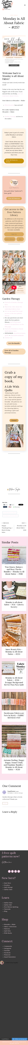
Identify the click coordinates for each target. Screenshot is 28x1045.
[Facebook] (9, 871)
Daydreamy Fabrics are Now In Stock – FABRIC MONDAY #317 (14, 715)
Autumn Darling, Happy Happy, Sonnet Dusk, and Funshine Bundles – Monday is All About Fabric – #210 (14, 765)
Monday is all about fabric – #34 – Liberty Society (14, 604)
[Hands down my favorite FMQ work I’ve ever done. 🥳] (7, 1001)
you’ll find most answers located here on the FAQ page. (14, 324)
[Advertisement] (14, 470)
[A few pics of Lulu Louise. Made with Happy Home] (7, 994)
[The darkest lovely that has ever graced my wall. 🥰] (7, 1025)
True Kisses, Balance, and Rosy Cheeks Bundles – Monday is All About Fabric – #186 (14, 570)
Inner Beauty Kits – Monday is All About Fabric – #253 (14, 651)
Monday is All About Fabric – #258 (21, 526)
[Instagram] (12, 871)
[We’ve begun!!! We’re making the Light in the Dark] (7, 1033)
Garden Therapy (10, 116)
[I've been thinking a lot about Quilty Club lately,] (7, 978)
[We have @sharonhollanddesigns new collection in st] (7, 986)
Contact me (8, 337)
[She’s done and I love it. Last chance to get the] (7, 1009)
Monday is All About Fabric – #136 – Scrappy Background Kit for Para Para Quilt (14, 681)
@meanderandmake (17, 335)
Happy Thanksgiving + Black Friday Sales (7, 527)
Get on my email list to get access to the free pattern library (14, 313)
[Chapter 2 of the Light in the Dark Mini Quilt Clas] (7, 1017)
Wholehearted (9, 105)
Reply (5, 803)
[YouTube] (18, 871)
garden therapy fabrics (9, 512)
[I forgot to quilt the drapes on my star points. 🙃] (7, 970)
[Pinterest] (15, 871)
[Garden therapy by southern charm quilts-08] (11, 254)
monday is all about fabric (10, 515)
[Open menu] (24, 5)
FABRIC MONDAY (14, 15)
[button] (5, 254)
